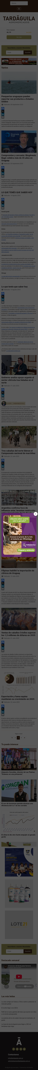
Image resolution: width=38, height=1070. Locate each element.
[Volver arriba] (35, 1067)
